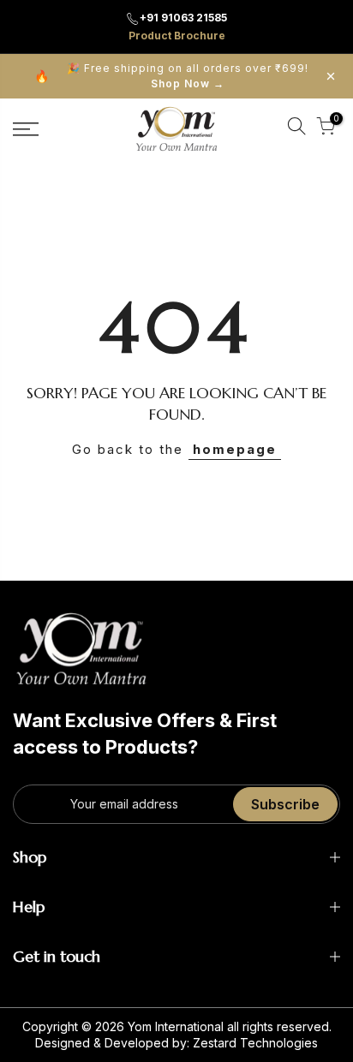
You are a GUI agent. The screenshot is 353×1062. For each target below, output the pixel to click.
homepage (235, 449)
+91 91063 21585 (183, 17)
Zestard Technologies (255, 1042)
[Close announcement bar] (330, 76)
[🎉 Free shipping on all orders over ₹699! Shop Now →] (176, 76)
